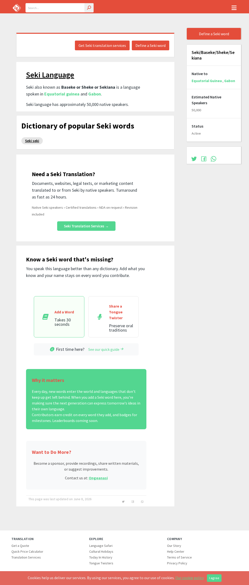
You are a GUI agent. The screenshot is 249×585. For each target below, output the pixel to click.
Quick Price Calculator (27, 551)
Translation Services (26, 557)
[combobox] (60, 7)
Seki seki (32, 140)
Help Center (175, 551)
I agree (214, 578)
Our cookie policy (189, 577)
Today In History (100, 557)
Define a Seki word (150, 45)
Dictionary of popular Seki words (77, 126)
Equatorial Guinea (207, 80)
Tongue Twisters (101, 563)
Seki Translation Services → (86, 226)
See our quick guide (103, 349)
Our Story (174, 545)
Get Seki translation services (102, 45)
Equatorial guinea (62, 94)
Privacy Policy (177, 563)
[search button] (89, 7)
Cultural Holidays (101, 551)
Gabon (94, 94)
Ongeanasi (98, 477)
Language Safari (101, 545)
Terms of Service (179, 557)
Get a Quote (20, 545)
